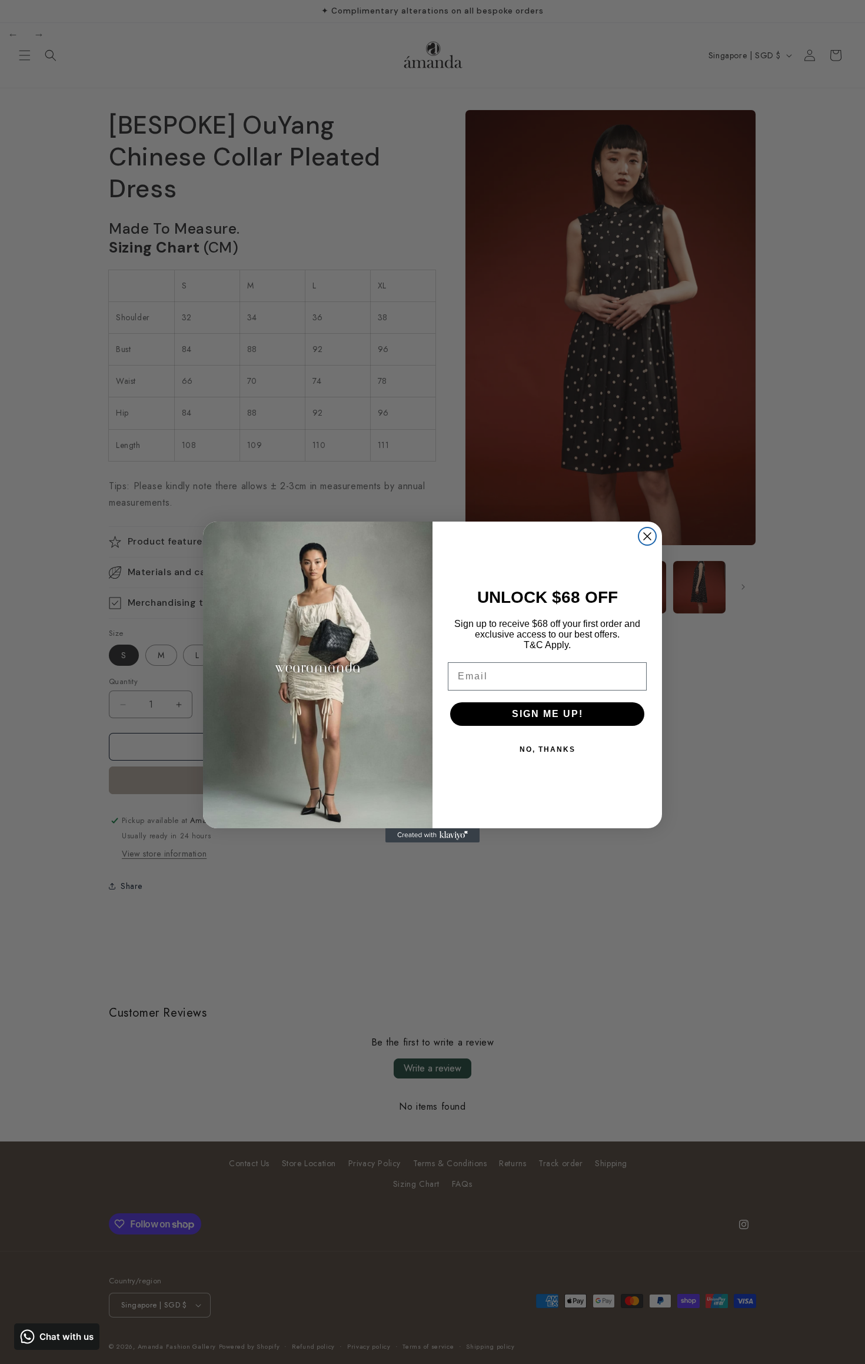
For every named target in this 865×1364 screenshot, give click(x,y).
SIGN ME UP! (547, 714)
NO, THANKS (547, 749)
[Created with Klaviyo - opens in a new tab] (432, 835)
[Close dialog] (647, 536)
